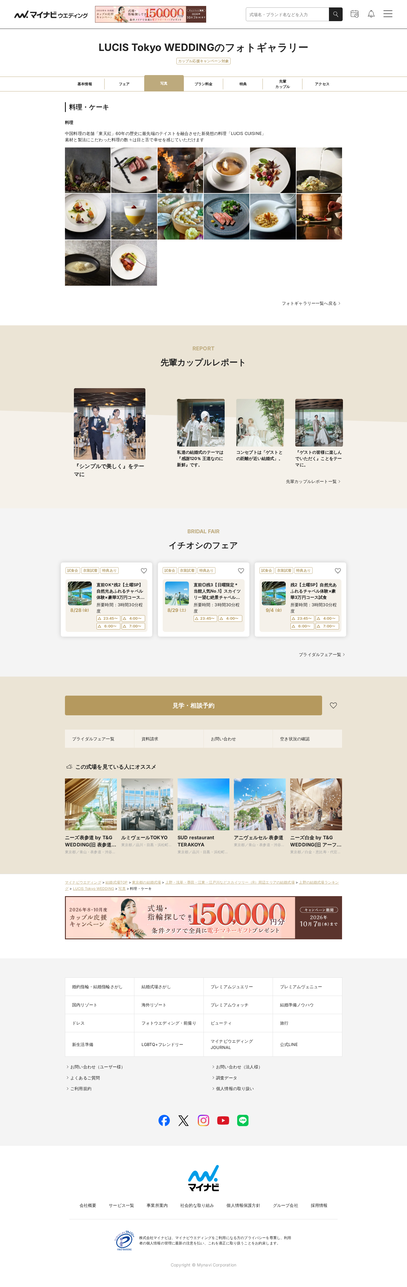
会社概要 (88, 1205)
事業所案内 (157, 1205)
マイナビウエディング (83, 882)
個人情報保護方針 (243, 1205)
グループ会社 (285, 1205)
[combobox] (287, 14)
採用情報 (319, 1205)
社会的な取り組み (197, 1205)
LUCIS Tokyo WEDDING (93, 888)
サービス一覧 (121, 1205)
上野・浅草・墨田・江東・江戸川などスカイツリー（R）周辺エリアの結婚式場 (230, 882)
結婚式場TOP (116, 882)
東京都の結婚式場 (146, 882)
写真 (121, 888)
